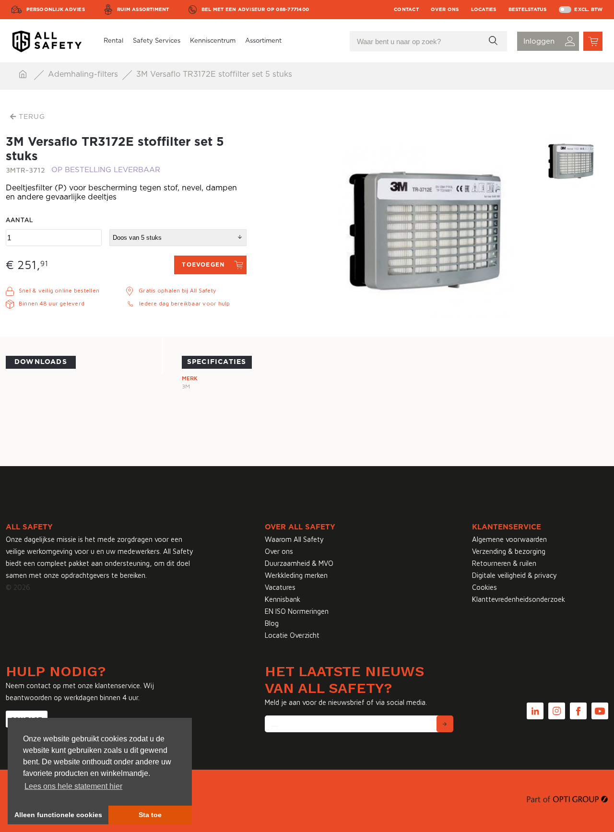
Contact (406, 9)
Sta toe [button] (150, 815)
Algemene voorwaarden (509, 539)
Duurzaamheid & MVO (299, 563)
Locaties (483, 9)
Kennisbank (282, 599)
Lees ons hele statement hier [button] (73, 786)
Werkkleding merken (296, 575)
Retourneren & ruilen (504, 563)
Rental (113, 41)
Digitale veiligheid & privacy (514, 575)
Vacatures (280, 587)
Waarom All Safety (294, 539)
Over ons (445, 9)
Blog (272, 623)
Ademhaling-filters (84, 74)
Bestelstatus (527, 9)
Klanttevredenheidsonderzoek (518, 599)
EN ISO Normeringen (297, 611)
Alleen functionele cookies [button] (58, 815)
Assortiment (263, 41)
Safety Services (156, 41)
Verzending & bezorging (508, 551)
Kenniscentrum (213, 41)
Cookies (484, 587)
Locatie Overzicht (292, 635)
